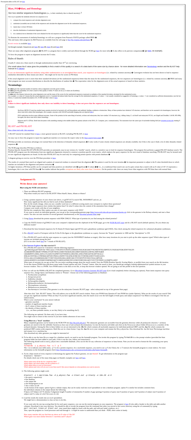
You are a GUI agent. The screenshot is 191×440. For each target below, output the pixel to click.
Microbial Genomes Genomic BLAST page (91, 271)
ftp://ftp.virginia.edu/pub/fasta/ (79, 40)
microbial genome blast (88, 214)
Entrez (31, 218)
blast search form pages (92, 138)
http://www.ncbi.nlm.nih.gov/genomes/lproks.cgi (108, 212)
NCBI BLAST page (117, 223)
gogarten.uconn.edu (167, 120)
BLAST (31, 233)
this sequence (29, 130)
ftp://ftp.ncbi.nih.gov (77, 323)
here (23, 1)
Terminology (152, 67)
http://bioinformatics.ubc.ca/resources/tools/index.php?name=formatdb (81, 350)
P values (20, 69)
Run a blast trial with (16, 130)
